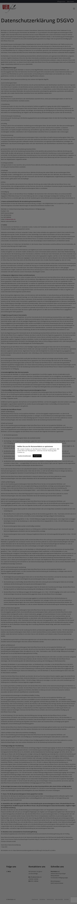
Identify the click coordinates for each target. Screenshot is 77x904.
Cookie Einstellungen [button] (24, 456)
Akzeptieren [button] (37, 456)
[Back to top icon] (68, 900)
